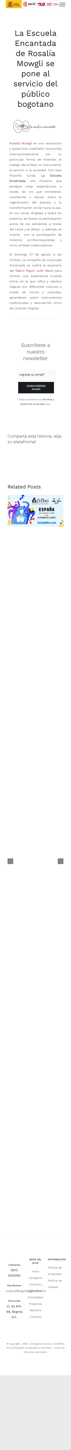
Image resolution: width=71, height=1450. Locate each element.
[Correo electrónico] (52, 454)
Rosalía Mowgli (20, 143)
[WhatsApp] (39, 454)
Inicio (35, 1271)
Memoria (35, 1310)
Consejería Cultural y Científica (35, 1284)
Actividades (35, 1297)
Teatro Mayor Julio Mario (34, 270)
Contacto (35, 1316)
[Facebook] (11, 454)
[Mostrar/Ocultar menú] (62, 4)
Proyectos (35, 1303)
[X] (25, 454)
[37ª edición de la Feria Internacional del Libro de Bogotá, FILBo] (35, 511)
